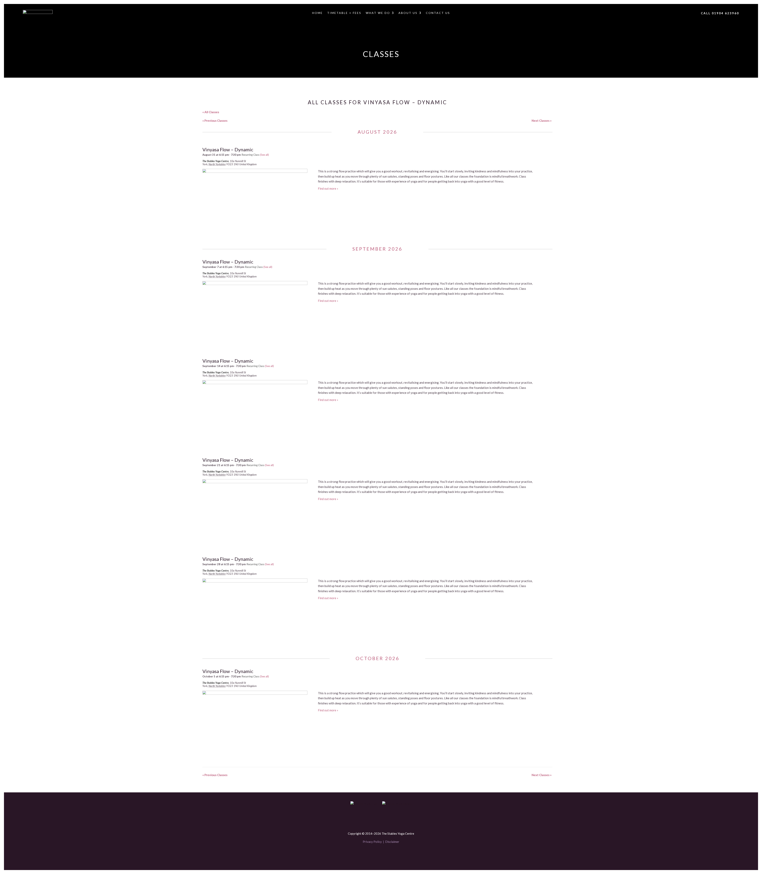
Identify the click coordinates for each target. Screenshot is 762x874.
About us (408, 13)
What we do (378, 13)
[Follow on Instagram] (388, 854)
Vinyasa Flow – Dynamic (227, 149)
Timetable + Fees (344, 13)
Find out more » (328, 188)
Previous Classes (214, 120)
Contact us (438, 13)
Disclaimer (392, 841)
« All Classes (210, 112)
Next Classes (541, 120)
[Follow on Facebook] (374, 854)
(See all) (264, 154)
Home (317, 13)
